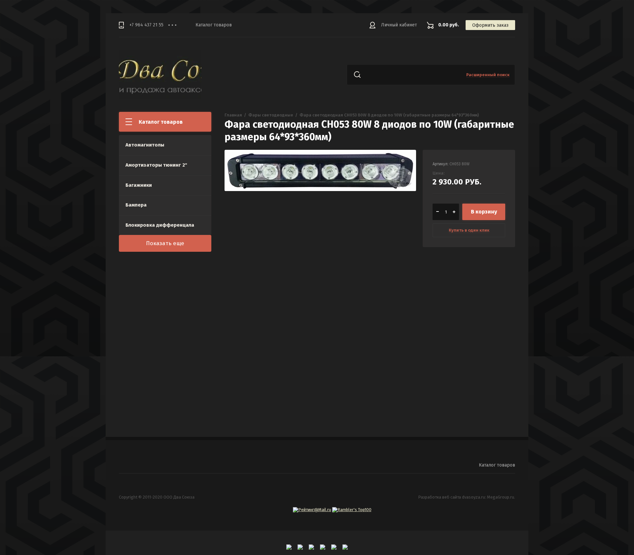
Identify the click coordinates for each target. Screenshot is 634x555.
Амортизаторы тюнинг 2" (156, 165)
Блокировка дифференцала (159, 225)
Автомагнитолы (144, 145)
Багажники (138, 185)
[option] (320, 245)
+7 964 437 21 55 (146, 25)
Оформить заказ (490, 25)
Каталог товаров (213, 25)
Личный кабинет (399, 25)
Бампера (136, 205)
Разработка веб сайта (439, 497)
